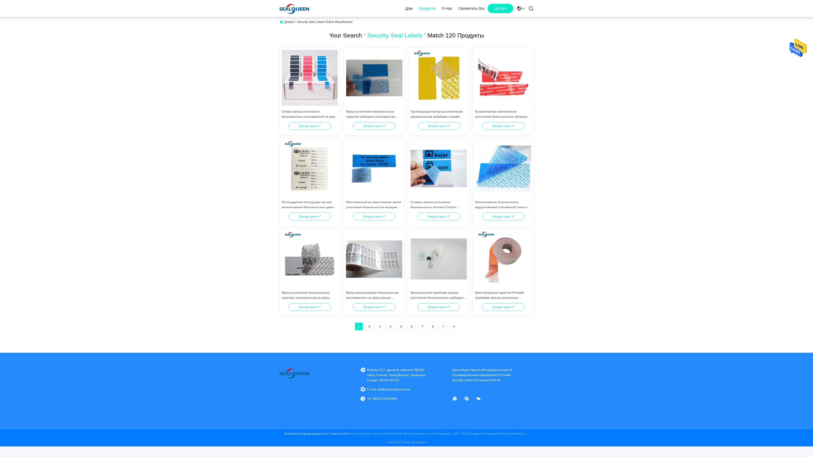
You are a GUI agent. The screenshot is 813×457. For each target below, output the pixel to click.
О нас (447, 8)
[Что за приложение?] (457, 398)
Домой (288, 21)
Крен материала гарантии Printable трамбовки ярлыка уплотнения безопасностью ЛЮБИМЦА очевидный (502, 297)
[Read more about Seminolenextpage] (443, 326)
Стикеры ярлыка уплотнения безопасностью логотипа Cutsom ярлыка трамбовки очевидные (433, 207)
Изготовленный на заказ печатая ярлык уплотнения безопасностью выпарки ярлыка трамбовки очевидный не (373, 207)
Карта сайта (339, 433)
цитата (500, 8)
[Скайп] (469, 398)
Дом (408, 8)
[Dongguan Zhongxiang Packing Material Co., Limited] (294, 8)
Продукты (427, 8)
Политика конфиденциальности (306, 433)
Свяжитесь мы (471, 8)
